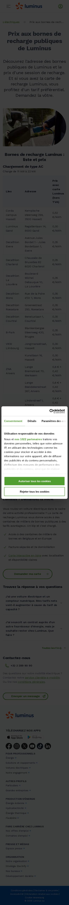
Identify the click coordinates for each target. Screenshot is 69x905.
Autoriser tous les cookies (34, 481)
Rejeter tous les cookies (34, 491)
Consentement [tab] (13, 421)
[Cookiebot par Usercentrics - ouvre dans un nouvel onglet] (49, 411)
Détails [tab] (32, 421)
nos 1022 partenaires (28, 439)
